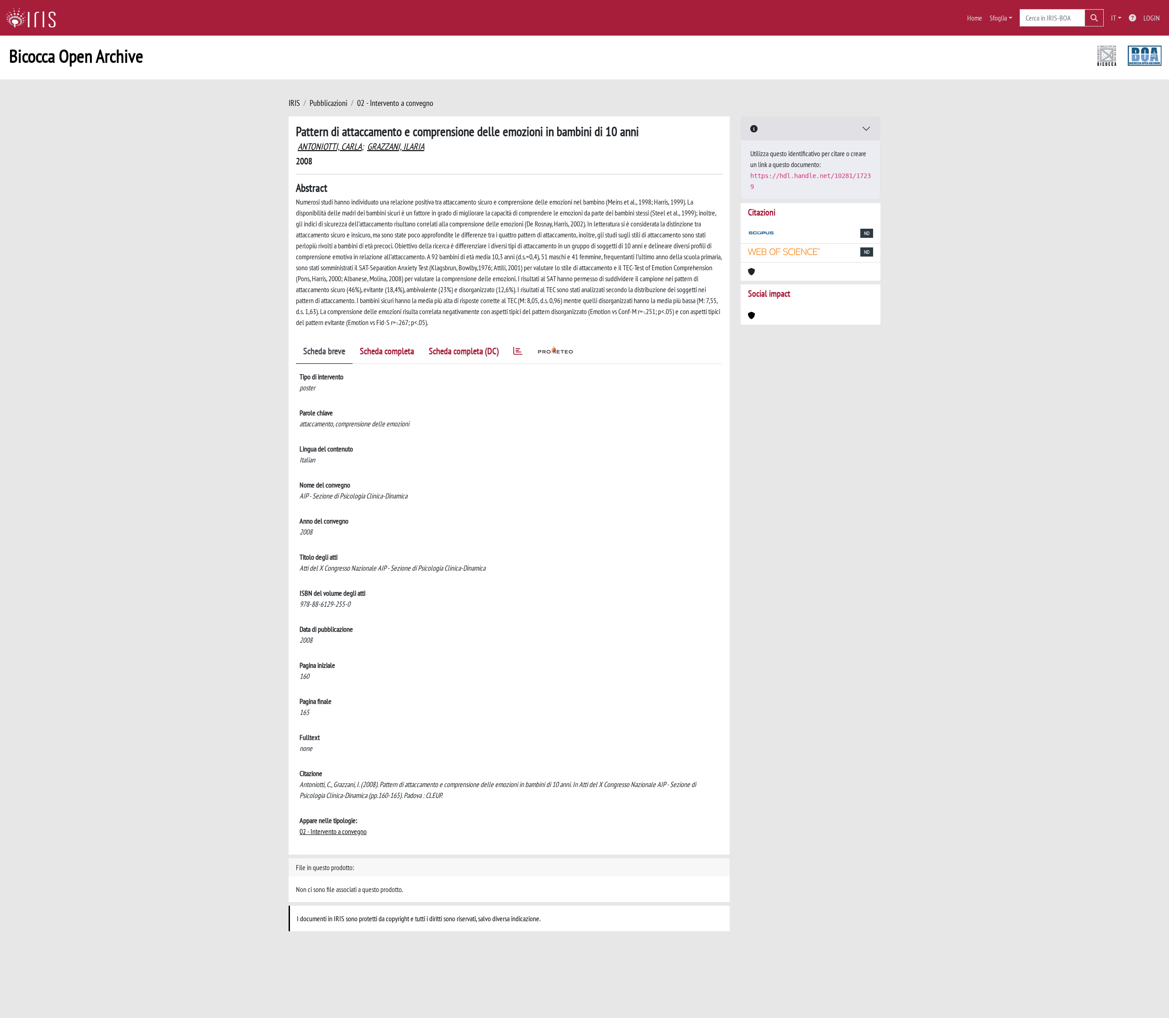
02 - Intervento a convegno (395, 103)
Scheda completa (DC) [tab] (464, 351)
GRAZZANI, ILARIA (395, 146)
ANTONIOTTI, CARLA (330, 146)
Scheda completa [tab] (387, 351)
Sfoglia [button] (998, 17)
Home (974, 17)
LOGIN (1151, 17)
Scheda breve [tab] (324, 351)
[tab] (518, 352)
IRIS (294, 103)
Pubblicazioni (329, 103)
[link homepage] (34, 17)
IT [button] (1113, 17)
